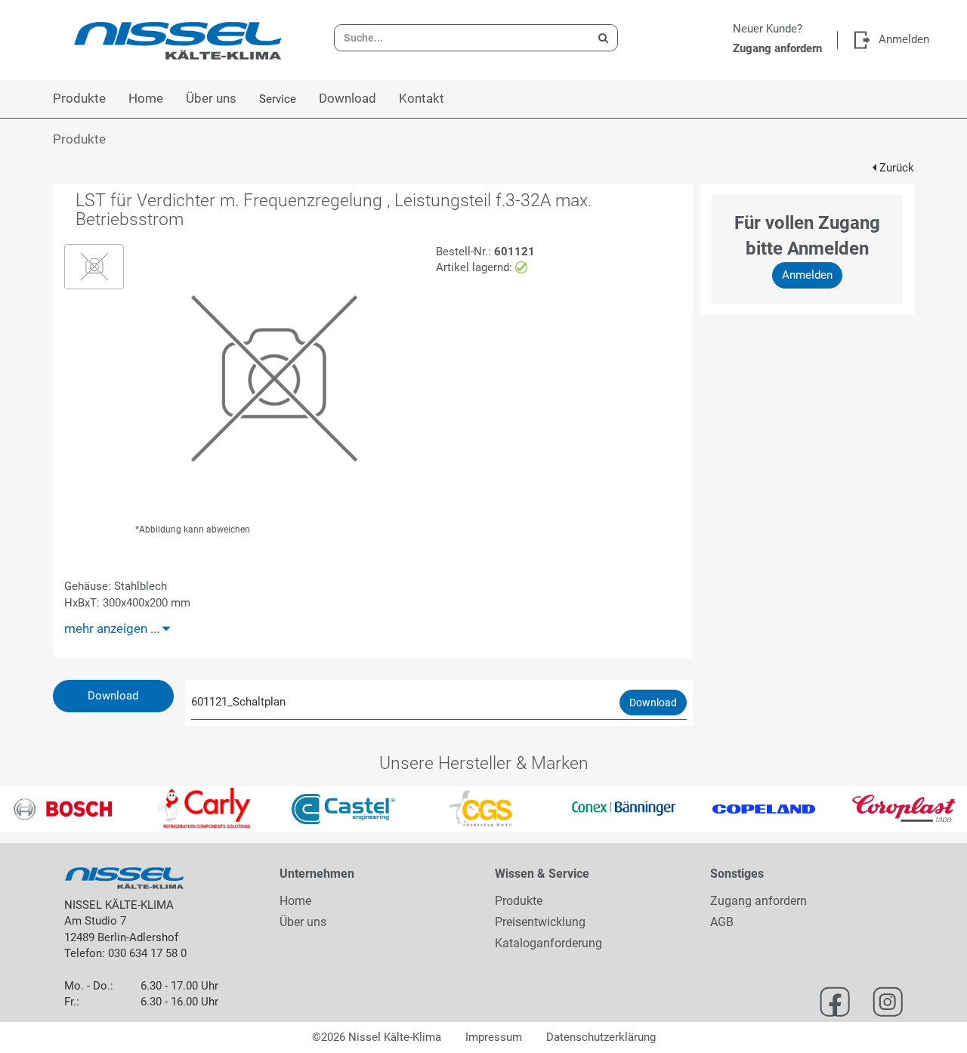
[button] (24, 809)
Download (113, 696)
